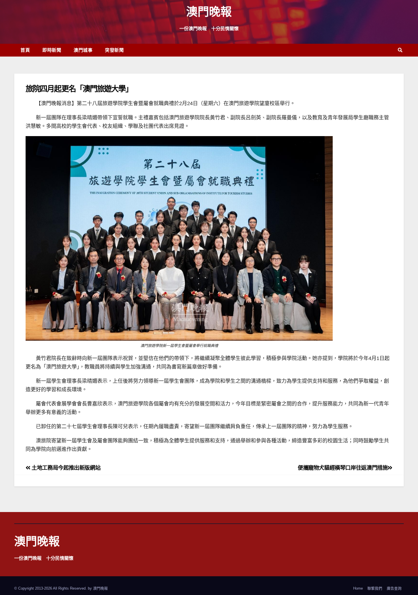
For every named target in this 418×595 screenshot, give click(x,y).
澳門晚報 (209, 11)
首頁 (25, 50)
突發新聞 (114, 50)
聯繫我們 (374, 588)
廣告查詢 (394, 588)
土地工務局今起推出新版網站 (65, 468)
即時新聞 (51, 50)
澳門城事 (83, 50)
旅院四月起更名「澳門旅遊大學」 (79, 88)
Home (358, 588)
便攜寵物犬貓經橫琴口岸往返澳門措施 (343, 468)
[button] (400, 50)
